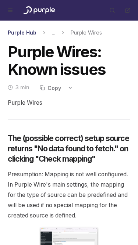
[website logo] (39, 10)
